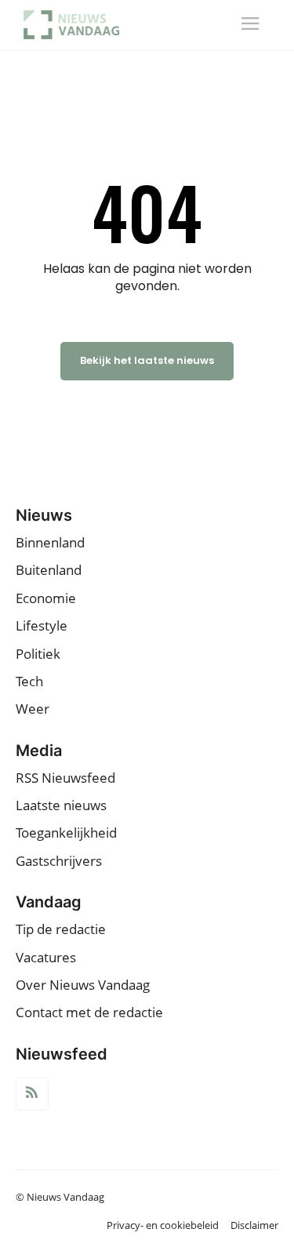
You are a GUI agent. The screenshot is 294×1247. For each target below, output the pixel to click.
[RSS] (32, 1094)
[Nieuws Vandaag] (76, 24)
